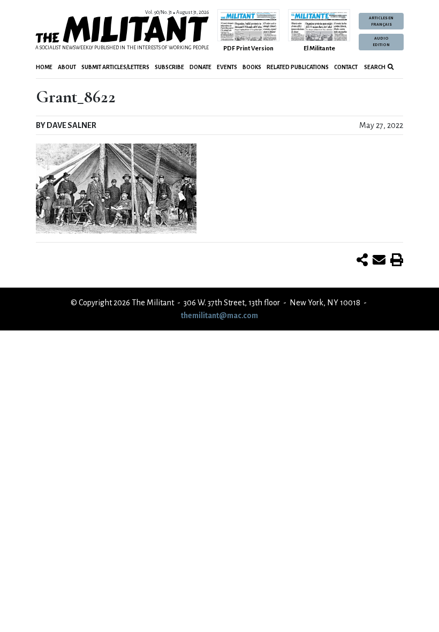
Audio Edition (381, 41)
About (67, 67)
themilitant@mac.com (219, 315)
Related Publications (298, 67)
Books (252, 67)
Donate (200, 67)
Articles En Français (381, 21)
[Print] (396, 260)
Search (374, 67)
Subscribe (169, 67)
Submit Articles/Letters (115, 67)
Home (44, 67)
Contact (346, 67)
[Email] (379, 260)
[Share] (362, 260)
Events (227, 67)
